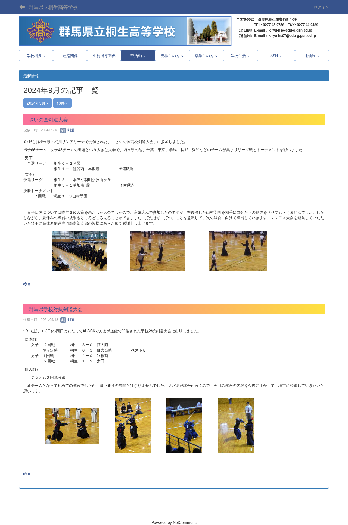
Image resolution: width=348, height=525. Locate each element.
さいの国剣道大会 (48, 119)
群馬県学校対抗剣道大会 (56, 308)
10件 (61, 103)
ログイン (321, 7)
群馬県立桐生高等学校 (53, 6)
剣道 (70, 129)
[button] (138, 55)
